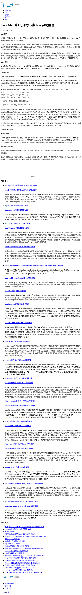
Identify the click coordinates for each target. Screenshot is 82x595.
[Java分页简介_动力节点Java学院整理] (18, 421)
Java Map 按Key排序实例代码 (15, 291)
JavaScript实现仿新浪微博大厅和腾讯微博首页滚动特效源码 (25, 536)
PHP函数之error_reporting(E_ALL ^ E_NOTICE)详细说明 (24, 556)
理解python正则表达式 (12, 539)
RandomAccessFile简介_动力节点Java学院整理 (21, 506)
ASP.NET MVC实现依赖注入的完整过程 (19, 570)
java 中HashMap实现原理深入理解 (17, 228)
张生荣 (8, 592)
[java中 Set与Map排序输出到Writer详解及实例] (21, 185)
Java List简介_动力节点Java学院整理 (18, 360)
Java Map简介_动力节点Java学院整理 (18, 323)
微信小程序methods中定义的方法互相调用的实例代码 (23, 572)
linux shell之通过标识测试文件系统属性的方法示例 (22, 563)
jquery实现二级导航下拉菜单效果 (16, 551)
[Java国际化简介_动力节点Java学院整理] (19, 378)
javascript (8, 10)
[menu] (1, 2)
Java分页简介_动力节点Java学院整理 (18, 426)
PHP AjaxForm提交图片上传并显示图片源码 (20, 534)
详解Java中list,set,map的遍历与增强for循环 (20, 247)
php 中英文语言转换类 (12, 543)
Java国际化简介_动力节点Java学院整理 (19, 383)
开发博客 (8, 588)
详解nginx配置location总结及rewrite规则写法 (20, 560)
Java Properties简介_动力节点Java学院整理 (20, 405)
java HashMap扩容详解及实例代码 (17, 304)
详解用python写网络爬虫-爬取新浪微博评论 (20, 565)
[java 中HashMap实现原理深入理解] (17, 223)
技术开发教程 (9, 583)
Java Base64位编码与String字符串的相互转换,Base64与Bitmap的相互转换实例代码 (34, 265)
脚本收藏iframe (10, 531)
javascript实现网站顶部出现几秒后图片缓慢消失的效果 (24, 548)
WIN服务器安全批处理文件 (14, 553)
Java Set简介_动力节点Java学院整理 (17, 341)
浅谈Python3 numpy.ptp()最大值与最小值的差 (20, 568)
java (6, 12)
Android (7, 16)
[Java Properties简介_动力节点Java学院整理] (20, 401)
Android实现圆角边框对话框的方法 (17, 546)
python (7, 14)
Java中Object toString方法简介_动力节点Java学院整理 (24, 483)
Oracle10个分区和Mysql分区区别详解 (18, 529)
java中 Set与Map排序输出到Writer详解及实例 (21, 190)
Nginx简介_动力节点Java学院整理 (17, 467)
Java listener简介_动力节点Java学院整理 (19, 448)
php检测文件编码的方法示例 (15, 541)
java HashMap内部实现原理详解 (16, 210)
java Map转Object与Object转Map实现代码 (20, 278)
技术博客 (8, 586)
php (6, 19)
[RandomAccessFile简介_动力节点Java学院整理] (21, 502)
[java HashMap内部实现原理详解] (16, 206)
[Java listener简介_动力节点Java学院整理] (19, 444)
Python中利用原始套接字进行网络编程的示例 (20, 558)
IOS (6, 18)
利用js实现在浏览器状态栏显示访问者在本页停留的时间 (24, 527)
